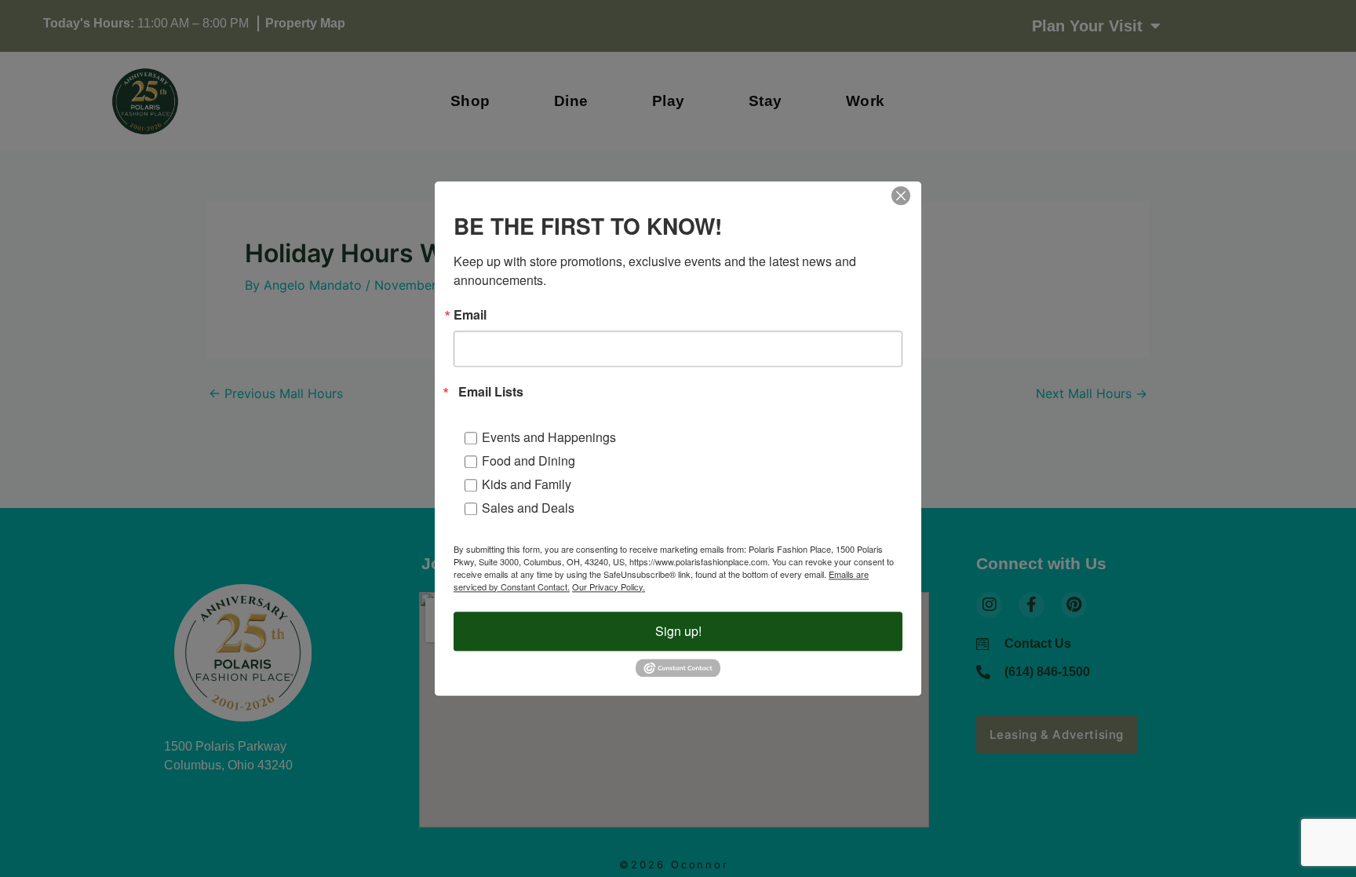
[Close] (901, 195)
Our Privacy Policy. (608, 586)
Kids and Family (526, 484)
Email (470, 315)
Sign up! (678, 631)
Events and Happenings (549, 437)
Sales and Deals (528, 508)
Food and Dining (528, 460)
